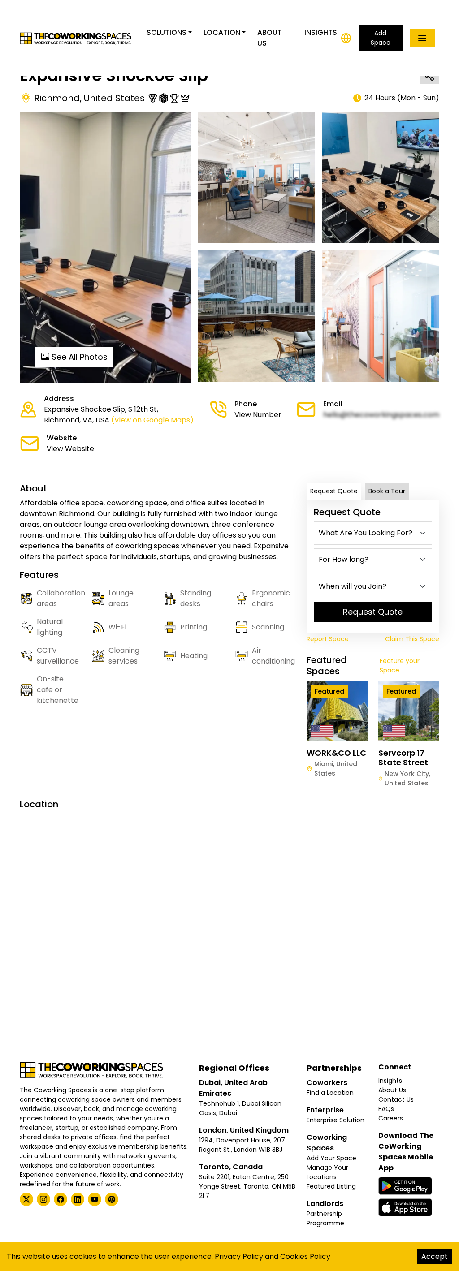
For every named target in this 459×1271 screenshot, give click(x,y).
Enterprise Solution (335, 1120)
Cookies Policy (305, 1256)
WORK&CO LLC (336, 752)
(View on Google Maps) (152, 420)
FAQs (386, 1108)
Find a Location (330, 1092)
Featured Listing (331, 1186)
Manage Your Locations (327, 1172)
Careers (390, 1118)
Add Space (380, 38)
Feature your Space (400, 665)
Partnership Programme (325, 1218)
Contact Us (396, 1099)
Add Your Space (331, 1158)
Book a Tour (386, 491)
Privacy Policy (239, 1256)
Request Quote (334, 491)
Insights (320, 32)
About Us (269, 37)
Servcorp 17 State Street (403, 757)
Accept (434, 1256)
